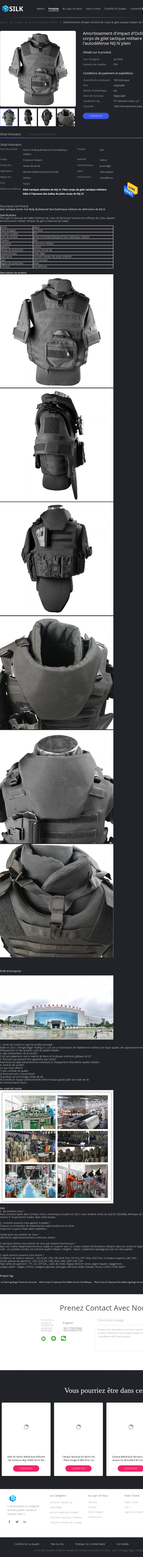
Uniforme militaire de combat (66, 1522)
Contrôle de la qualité (26, 1544)
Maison (41, 8)
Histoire (92, 1502)
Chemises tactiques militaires (66, 1517)
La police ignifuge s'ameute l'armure (19, 1282)
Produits (53, 8)
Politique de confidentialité (90, 1544)
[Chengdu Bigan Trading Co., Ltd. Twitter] (17, 1521)
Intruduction (95, 1516)
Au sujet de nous (72, 8)
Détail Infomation (10, 134)
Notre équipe (95, 1512)
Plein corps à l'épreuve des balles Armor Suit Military (65, 1282)
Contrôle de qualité (115, 8)
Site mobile (123, 1544)
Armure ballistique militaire (64, 1512)
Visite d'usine (93, 8)
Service (92, 1507)
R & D (128, 1507)
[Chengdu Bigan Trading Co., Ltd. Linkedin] (25, 1521)
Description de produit (42, 134)
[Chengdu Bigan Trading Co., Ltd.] (45, 1339)
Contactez (96, 115)
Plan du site (57, 1544)
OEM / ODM (131, 1502)
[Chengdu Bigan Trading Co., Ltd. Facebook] (9, 1521)
